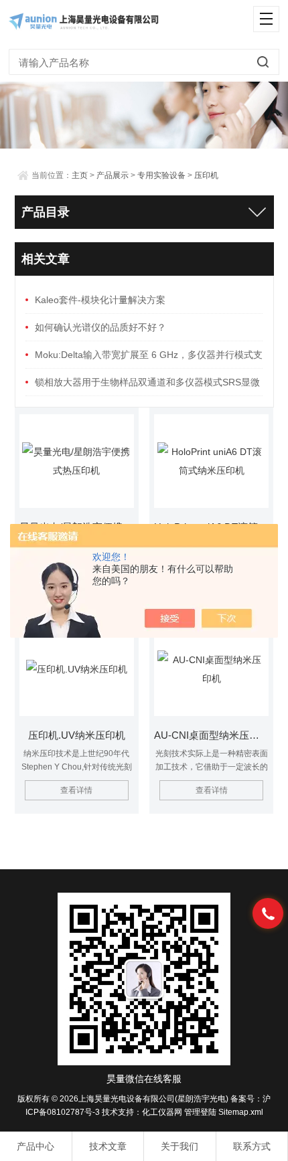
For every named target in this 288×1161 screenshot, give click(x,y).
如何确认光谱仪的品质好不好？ (100, 327)
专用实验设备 (161, 175)
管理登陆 (200, 1112)
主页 (80, 175)
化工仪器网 (162, 1112)
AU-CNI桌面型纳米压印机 (211, 735)
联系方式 (252, 1146)
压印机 (206, 175)
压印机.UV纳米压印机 (76, 735)
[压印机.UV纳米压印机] (76, 669)
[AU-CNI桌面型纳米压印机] (211, 669)
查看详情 (76, 790)
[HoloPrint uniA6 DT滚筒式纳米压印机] (211, 461)
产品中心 (35, 1146)
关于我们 (179, 1146)
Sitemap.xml (240, 1112)
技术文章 (108, 1146)
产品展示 (112, 175)
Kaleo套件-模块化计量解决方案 (100, 299)
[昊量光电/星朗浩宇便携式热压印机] (76, 461)
